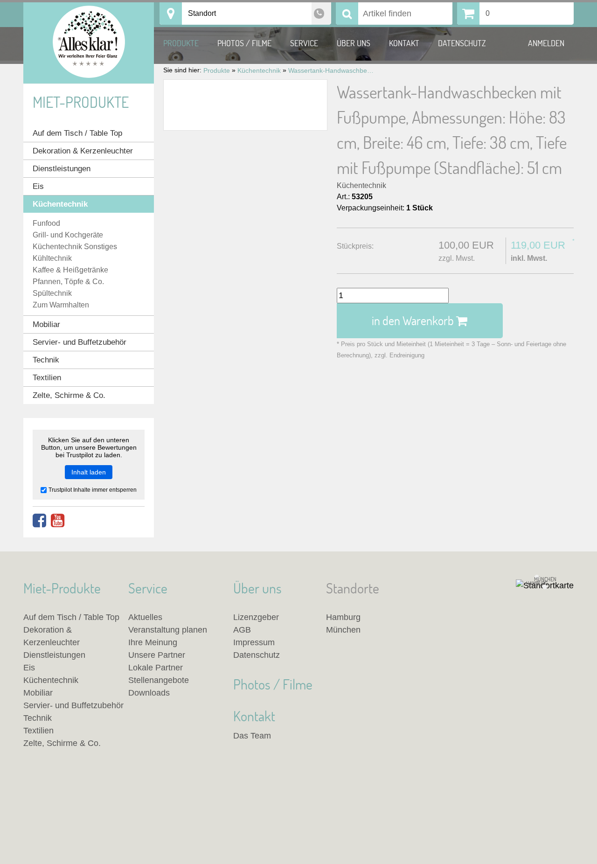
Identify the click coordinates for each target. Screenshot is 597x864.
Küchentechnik (361, 185)
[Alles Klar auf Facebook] (39, 521)
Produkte (181, 43)
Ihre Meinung (152, 642)
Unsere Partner (156, 655)
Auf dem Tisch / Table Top (77, 133)
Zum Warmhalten (61, 305)
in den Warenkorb (414, 320)
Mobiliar (46, 324)
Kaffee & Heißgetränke (70, 270)
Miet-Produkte (81, 101)
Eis (38, 186)
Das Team (252, 735)
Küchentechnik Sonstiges (75, 247)
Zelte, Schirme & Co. (69, 395)
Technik (46, 359)
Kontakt (404, 43)
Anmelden (546, 43)
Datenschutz (462, 43)
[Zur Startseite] (88, 43)
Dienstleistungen (61, 168)
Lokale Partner (155, 667)
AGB (242, 629)
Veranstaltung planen (167, 629)
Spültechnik (52, 293)
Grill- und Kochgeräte (68, 235)
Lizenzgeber (256, 617)
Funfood (46, 223)
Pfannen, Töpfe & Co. (68, 282)
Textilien (47, 377)
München (343, 629)
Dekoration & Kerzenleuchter (83, 150)
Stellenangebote (158, 680)
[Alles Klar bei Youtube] (57, 521)
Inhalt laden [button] (88, 472)
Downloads (149, 692)
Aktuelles (145, 617)
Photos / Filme (244, 43)
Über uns (353, 43)
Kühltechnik (52, 258)
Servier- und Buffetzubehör (79, 342)
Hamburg (343, 617)
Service (304, 43)
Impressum (254, 642)
